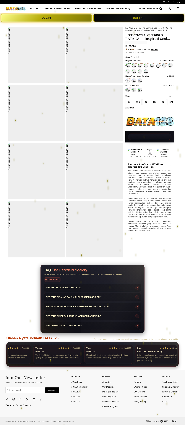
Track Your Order (170, 382)
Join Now (154, 49)
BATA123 (129, 28)
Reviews (137, 382)
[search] (160, 9)
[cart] (178, 8)
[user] (169, 8)
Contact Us (167, 396)
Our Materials (108, 387)
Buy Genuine (139, 392)
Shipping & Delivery (170, 387)
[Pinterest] (21, 399)
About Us (106, 382)
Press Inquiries (109, 396)
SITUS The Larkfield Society (148, 28)
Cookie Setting (68, 421)
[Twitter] (28, 399)
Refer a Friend (140, 396)
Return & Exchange (171, 392)
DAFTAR (139, 17)
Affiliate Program (110, 406)
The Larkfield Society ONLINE (154, 30)
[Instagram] (15, 399)
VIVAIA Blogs (76, 382)
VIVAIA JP (75, 396)
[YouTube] (35, 399)
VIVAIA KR (75, 392)
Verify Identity (140, 401)
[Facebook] (8, 399)
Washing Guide (140, 387)
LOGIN (46, 17)
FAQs (164, 401)
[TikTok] (42, 399)
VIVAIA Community (79, 387)
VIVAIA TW (75, 401)
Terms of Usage (43, 421)
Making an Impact (110, 392)
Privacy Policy (56, 421)
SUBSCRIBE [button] (52, 390)
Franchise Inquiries (110, 401)
